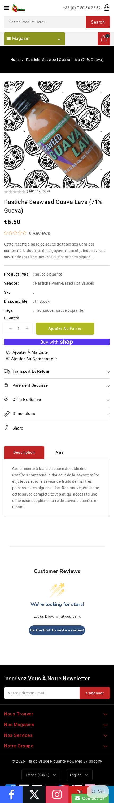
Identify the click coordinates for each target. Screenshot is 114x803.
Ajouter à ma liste (30, 352)
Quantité (11, 318)
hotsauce (45, 310)
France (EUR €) (38, 775)
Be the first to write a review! (57, 630)
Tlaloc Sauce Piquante (46, 761)
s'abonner (95, 693)
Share (17, 428)
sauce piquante (69, 310)
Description (24, 452)
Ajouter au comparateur (34, 358)
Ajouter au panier (65, 328)
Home (15, 59)
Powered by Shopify (84, 761)
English (76, 775)
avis (60, 452)
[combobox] (57, 22)
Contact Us (92, 798)
